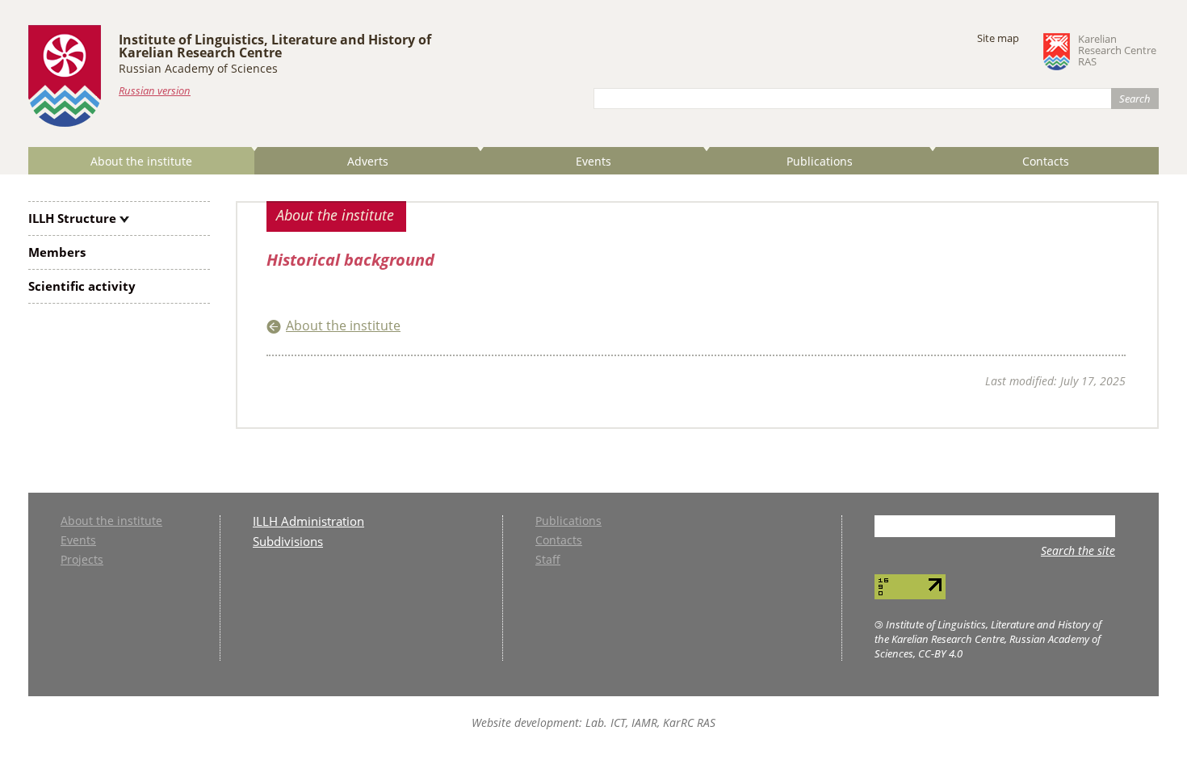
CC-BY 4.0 (940, 653)
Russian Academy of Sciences (198, 68)
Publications (819, 161)
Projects (82, 560)
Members (57, 252)
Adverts (367, 161)
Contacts (1045, 161)
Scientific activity (82, 286)
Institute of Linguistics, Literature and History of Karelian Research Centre (275, 46)
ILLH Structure (72, 218)
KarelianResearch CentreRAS (1117, 51)
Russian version (155, 90)
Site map (998, 38)
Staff (547, 560)
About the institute (141, 161)
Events (593, 161)
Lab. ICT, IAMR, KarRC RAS (650, 722)
